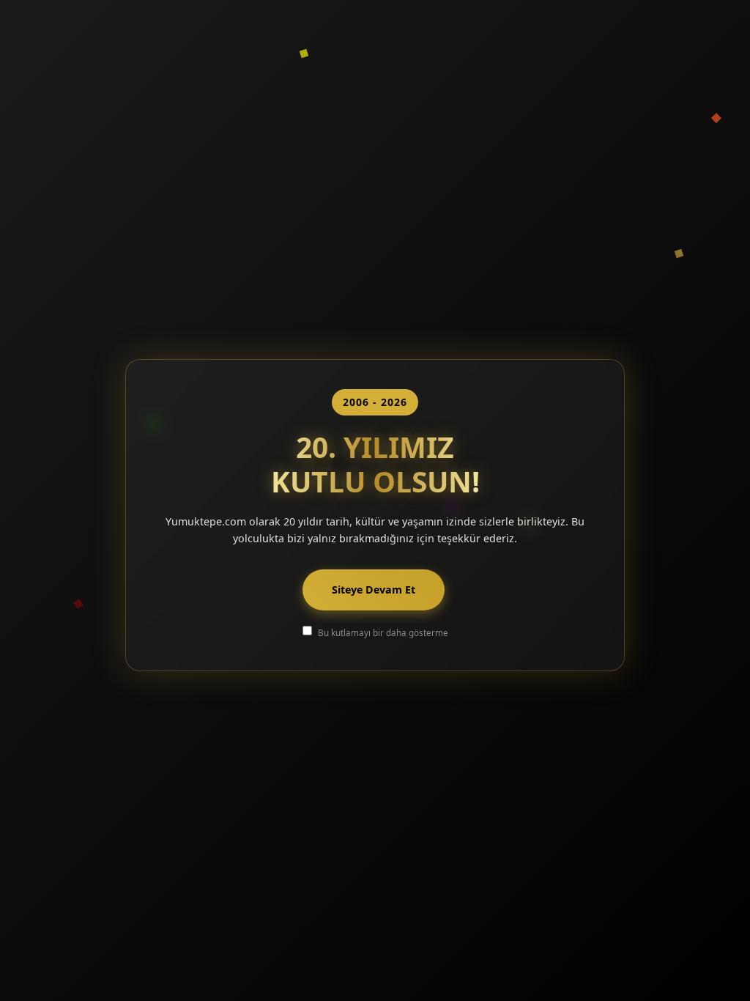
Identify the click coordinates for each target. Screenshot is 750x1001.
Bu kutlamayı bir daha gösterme (383, 632)
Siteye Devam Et (373, 589)
